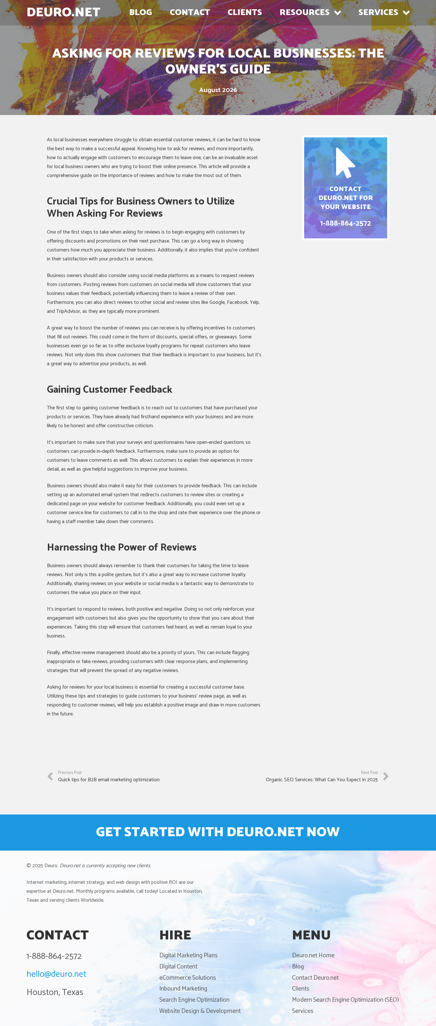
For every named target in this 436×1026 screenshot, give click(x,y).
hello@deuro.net (56, 974)
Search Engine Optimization (194, 1000)
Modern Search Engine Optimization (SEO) (345, 1000)
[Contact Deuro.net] (345, 188)
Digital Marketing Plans (188, 955)
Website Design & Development (200, 1011)
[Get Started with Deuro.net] (218, 833)
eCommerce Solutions (187, 978)
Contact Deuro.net (315, 978)
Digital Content (178, 967)
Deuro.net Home (313, 955)
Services (302, 1011)
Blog (298, 967)
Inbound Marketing (183, 989)
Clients (300, 989)
